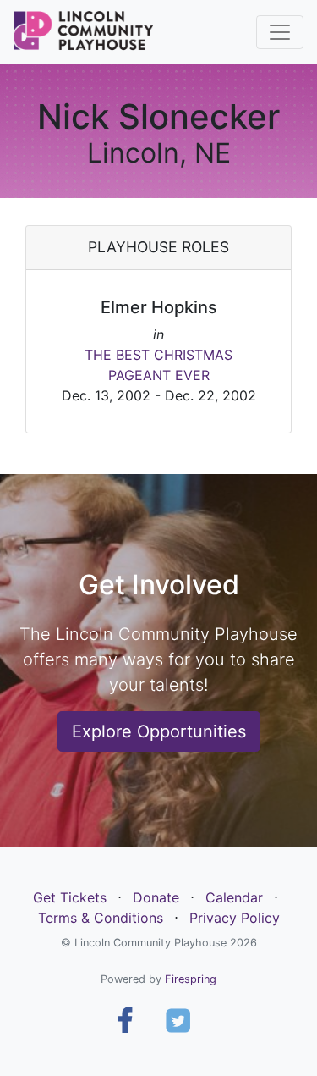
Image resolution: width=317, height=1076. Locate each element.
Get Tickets (70, 897)
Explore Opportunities (159, 731)
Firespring (190, 979)
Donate (156, 897)
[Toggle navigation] (279, 32)
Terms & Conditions (100, 917)
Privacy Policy (234, 917)
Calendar (234, 897)
